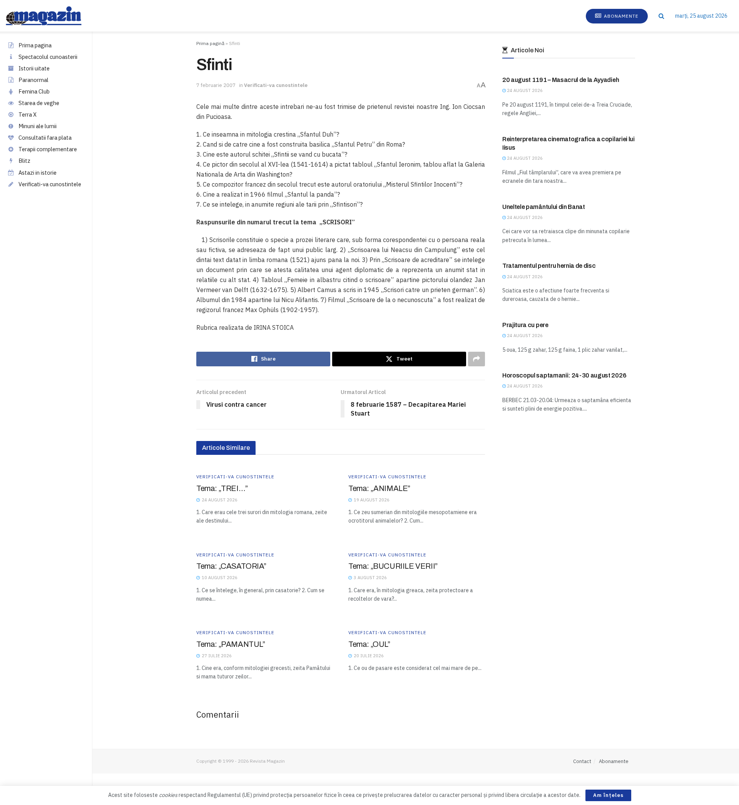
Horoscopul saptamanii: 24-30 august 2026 (564, 375)
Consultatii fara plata (45, 137)
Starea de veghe (38, 103)
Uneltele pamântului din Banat (543, 207)
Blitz (24, 160)
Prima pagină (210, 43)
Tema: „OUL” (369, 644)
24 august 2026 (524, 90)
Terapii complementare (47, 149)
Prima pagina (35, 45)
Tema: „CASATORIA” (231, 566)
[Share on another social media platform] (476, 359)
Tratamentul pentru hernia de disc (548, 265)
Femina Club (34, 91)
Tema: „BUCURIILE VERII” (393, 566)
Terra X (27, 114)
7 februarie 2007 (216, 85)
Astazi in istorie (37, 172)
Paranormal (33, 80)
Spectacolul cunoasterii (47, 56)
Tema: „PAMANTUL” (230, 644)
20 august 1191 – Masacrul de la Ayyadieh (560, 80)
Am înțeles (608, 795)
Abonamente (620, 16)
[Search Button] (661, 16)
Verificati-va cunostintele (49, 184)
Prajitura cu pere (525, 325)
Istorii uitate (34, 68)
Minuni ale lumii (37, 126)
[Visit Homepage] (51, 15)
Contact (582, 761)
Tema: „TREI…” (222, 488)
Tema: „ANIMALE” (379, 488)
